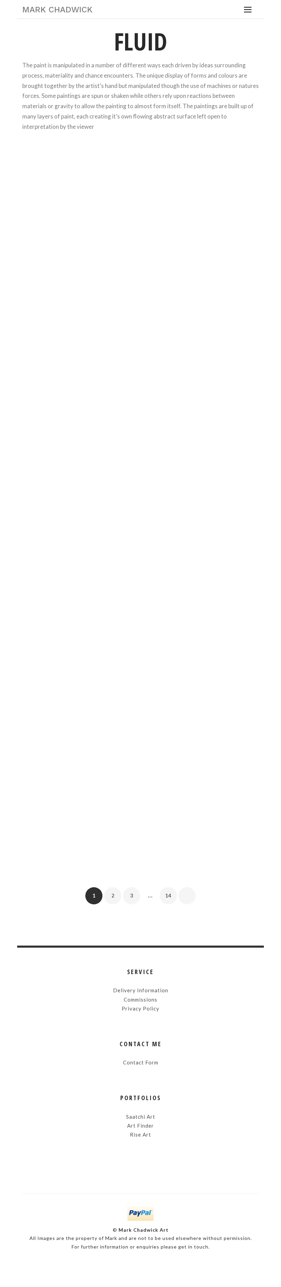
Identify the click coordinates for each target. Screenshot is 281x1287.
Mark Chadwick (57, 9)
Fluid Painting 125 (202, 288)
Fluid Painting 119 (202, 776)
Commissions (140, 999)
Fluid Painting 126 (79, 286)
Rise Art (140, 1134)
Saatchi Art (140, 1117)
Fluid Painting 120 (79, 776)
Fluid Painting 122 (79, 710)
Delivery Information (140, 990)
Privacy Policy (140, 1008)
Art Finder (140, 1125)
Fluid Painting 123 (202, 458)
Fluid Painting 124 (79, 477)
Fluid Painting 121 (202, 543)
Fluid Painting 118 (79, 843)
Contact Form (140, 1062)
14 (168, 893)
